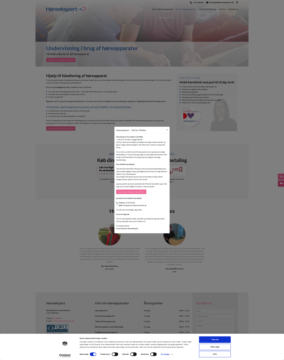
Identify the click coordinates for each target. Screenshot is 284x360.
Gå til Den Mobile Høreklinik (131, 191)
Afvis (215, 354)
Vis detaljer (165, 354)
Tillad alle (215, 339)
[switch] (115, 354)
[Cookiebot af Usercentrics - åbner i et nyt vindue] (65, 355)
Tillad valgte (215, 347)
